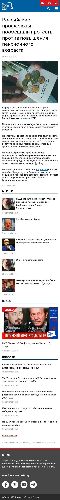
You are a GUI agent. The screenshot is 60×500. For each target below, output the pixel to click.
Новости (15, 442)
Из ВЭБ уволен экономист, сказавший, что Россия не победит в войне (29, 423)
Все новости (9, 435)
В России (25, 442)
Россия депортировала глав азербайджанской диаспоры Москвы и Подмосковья (26, 366)
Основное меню (56, 11)
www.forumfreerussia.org (15, 475)
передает (26, 118)
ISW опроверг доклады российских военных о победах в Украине (27, 410)
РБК (14, 185)
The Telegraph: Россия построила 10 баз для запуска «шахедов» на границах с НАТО (29, 379)
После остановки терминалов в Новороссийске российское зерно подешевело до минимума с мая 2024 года (29, 394)
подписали (42, 169)
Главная (6, 442)
